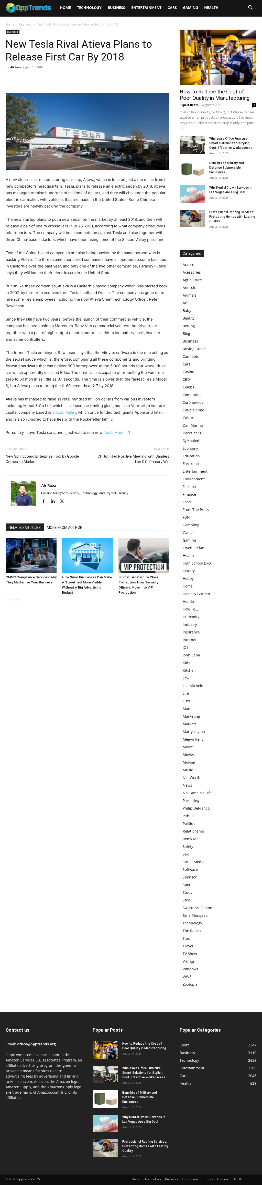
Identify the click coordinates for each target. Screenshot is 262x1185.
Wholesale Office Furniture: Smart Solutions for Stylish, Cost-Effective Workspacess (230, 143)
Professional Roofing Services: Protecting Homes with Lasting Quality (232, 216)
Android (189, 287)
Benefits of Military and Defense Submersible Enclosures (226, 167)
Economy (190, 448)
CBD (186, 379)
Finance (189, 494)
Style (187, 900)
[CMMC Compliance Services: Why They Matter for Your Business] (31, 555)
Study (187, 892)
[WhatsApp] (46, 79)
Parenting (191, 800)
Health (211, 7)
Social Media (193, 861)
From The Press (196, 509)
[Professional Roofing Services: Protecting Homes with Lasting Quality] (192, 218)
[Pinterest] (34, 79)
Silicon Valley (64, 412)
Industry (190, 624)
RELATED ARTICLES (25, 528)
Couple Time (193, 410)
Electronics (192, 463)
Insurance (191, 632)
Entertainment (146, 7)
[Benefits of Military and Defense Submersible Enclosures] (192, 169)
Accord (188, 264)
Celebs (188, 387)
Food (187, 501)
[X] (22, 79)
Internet (189, 639)
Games (188, 532)
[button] (250, 8)
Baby (187, 310)
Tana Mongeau (195, 915)
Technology (89, 7)
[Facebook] (11, 79)
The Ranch (192, 930)
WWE (187, 976)
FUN (186, 517)
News (187, 785)
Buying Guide (194, 348)
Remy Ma (191, 838)
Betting (189, 325)
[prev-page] (9, 603)
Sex (186, 854)
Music (188, 769)
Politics (189, 823)
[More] (58, 79)
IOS (186, 647)
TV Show (190, 953)
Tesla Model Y (116, 432)
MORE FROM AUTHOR (64, 528)
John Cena (191, 655)
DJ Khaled (191, 440)
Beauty (188, 318)
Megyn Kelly (193, 739)
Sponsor (190, 877)
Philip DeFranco (196, 808)
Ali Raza (15, 67)
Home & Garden (196, 593)
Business (116, 7)
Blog (186, 333)
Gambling (191, 524)
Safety (188, 846)
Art (185, 302)
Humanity (191, 616)
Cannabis (191, 356)
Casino (188, 371)
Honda (188, 601)
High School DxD (197, 563)
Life (186, 693)
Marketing (191, 716)
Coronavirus (193, 402)
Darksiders (192, 433)
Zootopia (190, 984)
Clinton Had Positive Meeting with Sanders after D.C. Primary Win (133, 459)
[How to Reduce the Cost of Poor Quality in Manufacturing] (218, 57)
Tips (186, 938)
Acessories (192, 272)
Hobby (188, 578)
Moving (189, 762)
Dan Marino (193, 425)
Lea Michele (193, 685)
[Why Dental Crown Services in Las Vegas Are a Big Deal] (192, 194)
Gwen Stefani (194, 547)
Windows (190, 969)
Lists (186, 701)
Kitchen (189, 670)
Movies (189, 754)
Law (186, 678)
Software (190, 869)
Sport (187, 884)
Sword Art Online (197, 907)
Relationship (193, 831)
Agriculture (192, 279)
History (189, 570)
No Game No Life (197, 792)
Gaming (190, 7)
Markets (189, 724)
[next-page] (17, 603)
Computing (192, 394)
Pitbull (188, 815)
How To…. (191, 609)
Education (191, 456)
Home (65, 7)
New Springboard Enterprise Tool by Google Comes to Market (42, 459)
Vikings (189, 961)
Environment (194, 479)
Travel (188, 946)
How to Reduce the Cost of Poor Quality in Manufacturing (214, 95)
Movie (188, 746)
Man (186, 708)
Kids (186, 662)
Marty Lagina (194, 731)
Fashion (189, 486)
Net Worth (191, 777)
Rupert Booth (189, 105)
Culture (189, 417)
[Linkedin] (54, 501)
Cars (172, 7)
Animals (189, 295)
